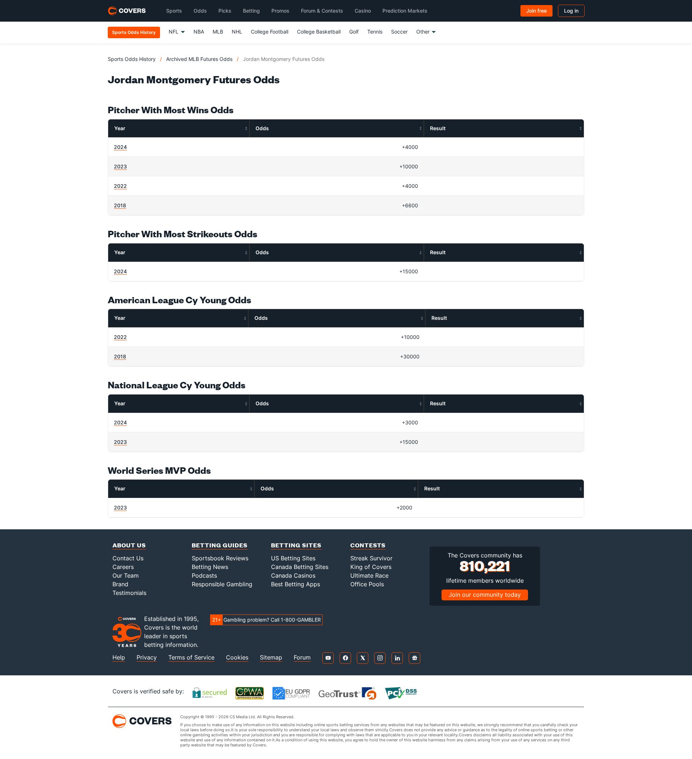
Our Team (125, 575)
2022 (120, 186)
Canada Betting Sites (299, 566)
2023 (120, 166)
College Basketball (319, 31)
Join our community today (485, 594)
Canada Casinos (293, 575)
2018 (120, 205)
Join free (536, 11)
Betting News (210, 566)
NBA (199, 31)
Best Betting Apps (295, 584)
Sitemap (271, 657)
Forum (302, 657)
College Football (269, 31)
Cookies (237, 657)
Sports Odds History (132, 59)
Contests (368, 545)
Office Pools (367, 584)
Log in (571, 11)
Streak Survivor (371, 558)
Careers (123, 566)
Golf (354, 31)
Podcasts (204, 575)
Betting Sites (296, 545)
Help (118, 657)
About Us (129, 545)
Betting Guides (220, 545)
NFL (173, 31)
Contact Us (127, 558)
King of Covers (370, 566)
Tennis (374, 31)
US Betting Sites (293, 558)
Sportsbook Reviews (220, 558)
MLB (218, 31)
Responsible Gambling (222, 584)
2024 (120, 147)
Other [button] (423, 31)
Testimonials (129, 592)
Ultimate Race (369, 575)
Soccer (399, 31)
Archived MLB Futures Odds (199, 59)
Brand (120, 584)
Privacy (147, 657)
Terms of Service (191, 657)
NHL (237, 31)
